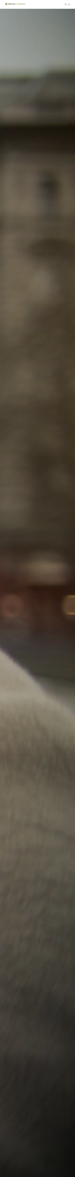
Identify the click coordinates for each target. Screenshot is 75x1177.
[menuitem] (65, 4)
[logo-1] (19, 4)
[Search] (65, 4)
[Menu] (69, 4)
